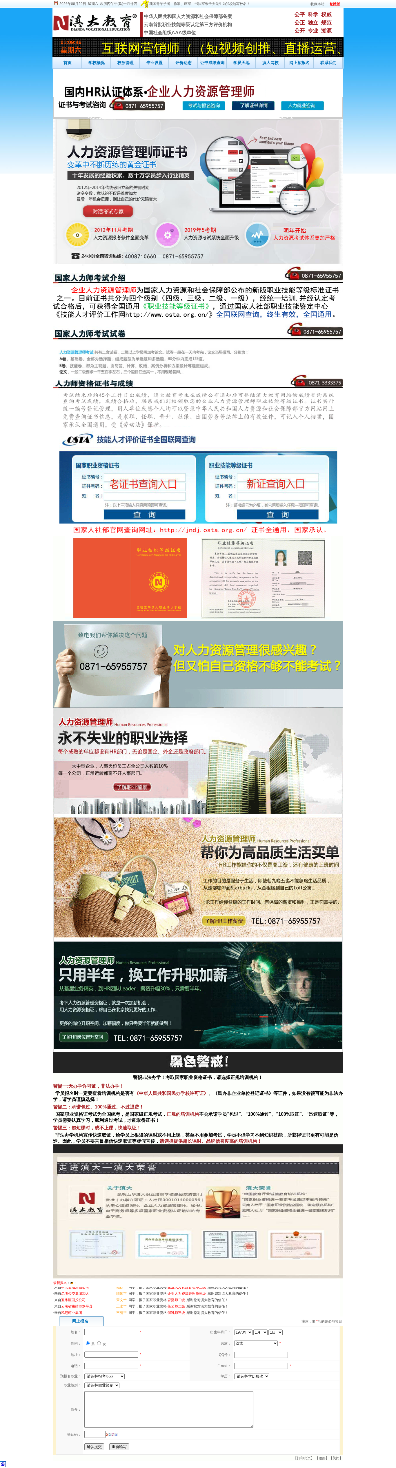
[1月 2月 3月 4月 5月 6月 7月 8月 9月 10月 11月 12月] (260, 1332)
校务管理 (125, 63)
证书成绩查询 (212, 63)
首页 (67, 63)
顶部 (322, 1458)
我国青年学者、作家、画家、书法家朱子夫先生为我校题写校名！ (199, 4)
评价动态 (183, 63)
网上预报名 (299, 63)
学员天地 (241, 63)
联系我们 (328, 63)
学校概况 (96, 63)
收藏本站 (317, 4)
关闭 (336, 1458)
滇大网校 (270, 63)
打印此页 (304, 1458)
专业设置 (154, 63)
